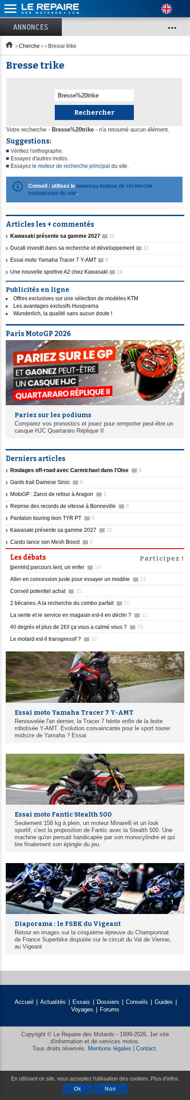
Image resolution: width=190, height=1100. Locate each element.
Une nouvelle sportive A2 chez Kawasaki (66, 272)
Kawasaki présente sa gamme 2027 (61, 530)
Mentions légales (109, 1048)
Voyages (82, 1009)
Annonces (31, 27)
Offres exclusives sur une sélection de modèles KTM (75, 298)
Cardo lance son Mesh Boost (51, 542)
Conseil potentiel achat (46, 591)
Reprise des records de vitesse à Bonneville (69, 506)
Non (110, 1089)
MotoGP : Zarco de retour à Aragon (58, 494)
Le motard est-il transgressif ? (53, 639)
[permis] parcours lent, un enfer (55, 567)
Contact (146, 1048)
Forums (109, 1009)
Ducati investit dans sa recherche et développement (79, 248)
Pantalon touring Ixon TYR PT (52, 518)
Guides (164, 1002)
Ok (77, 1089)
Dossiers (108, 1002)
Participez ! (162, 557)
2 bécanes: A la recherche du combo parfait (70, 603)
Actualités (53, 1002)
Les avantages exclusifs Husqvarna (56, 306)
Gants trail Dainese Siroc (46, 482)
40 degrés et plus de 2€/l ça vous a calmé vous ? (76, 627)
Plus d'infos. (165, 1079)
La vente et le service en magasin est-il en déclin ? (78, 615)
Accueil (24, 1002)
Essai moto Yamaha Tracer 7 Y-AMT (59, 260)
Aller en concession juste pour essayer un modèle (78, 579)
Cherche (29, 46)
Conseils (137, 1002)
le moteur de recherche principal (71, 166)
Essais (81, 1002)
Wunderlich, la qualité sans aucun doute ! (62, 313)
